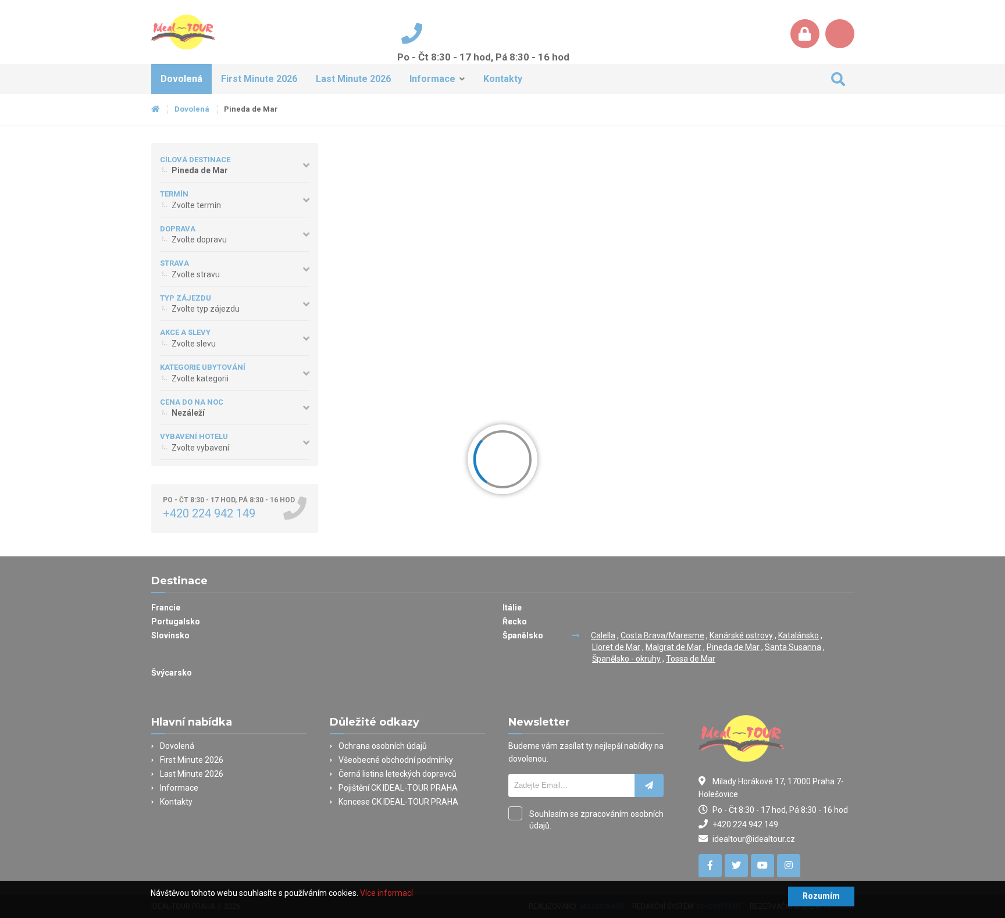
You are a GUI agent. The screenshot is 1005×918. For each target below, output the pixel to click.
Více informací (386, 893)
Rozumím (821, 896)
